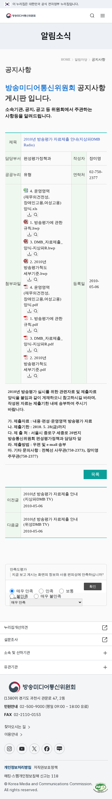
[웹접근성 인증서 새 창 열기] (100, 785)
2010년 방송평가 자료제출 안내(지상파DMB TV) (50, 496)
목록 (95, 474)
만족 (49, 591)
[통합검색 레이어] (92, 15)
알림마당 (81, 59)
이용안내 (11, 734)
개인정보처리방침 (17, 767)
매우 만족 (24, 591)
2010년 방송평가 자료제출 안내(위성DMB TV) (50, 522)
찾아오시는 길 (15, 727)
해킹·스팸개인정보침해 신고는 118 (31, 776)
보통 (70, 591)
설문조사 (11, 639)
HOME (65, 59)
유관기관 (11, 667)
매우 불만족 (51, 596)
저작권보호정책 (46, 767)
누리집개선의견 (16, 627)
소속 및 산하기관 (17, 652)
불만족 (22, 596)
